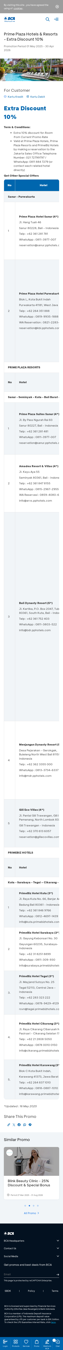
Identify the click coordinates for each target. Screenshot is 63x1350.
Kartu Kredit (15, 96)
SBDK (8, 1290)
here (53, 1322)
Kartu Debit (37, 96)
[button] (25, 1205)
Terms (55, 1290)
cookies (18, 8)
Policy (31, 1290)
